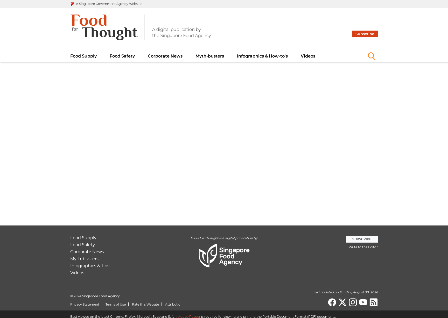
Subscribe (364, 34)
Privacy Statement (84, 304)
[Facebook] (332, 302)
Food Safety (122, 56)
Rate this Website (145, 304)
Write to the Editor (363, 247)
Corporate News (165, 56)
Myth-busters (209, 56)
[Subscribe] (365, 11)
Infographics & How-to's (262, 56)
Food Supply (83, 56)
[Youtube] (363, 302)
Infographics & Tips (89, 266)
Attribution (174, 304)
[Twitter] (342, 302)
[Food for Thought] (373, 302)
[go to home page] (141, 30)
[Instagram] (353, 302)
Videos (308, 56)
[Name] (371, 56)
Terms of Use (116, 304)
